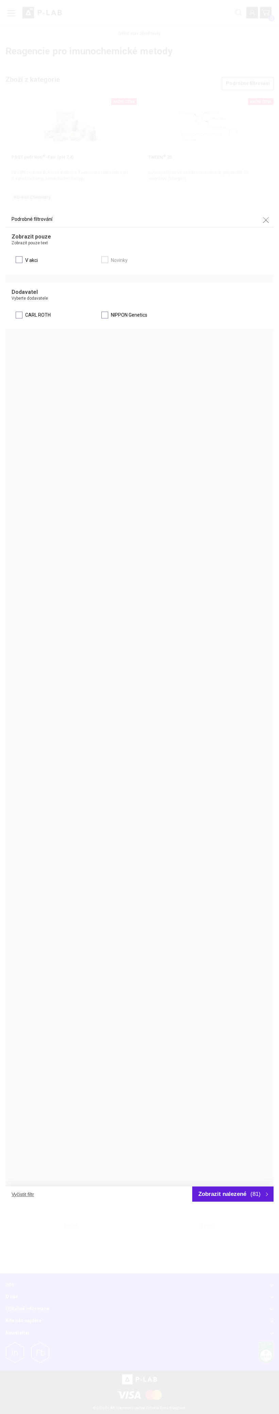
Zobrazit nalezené (229, 1194)
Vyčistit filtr (23, 1194)
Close (265, 219)
